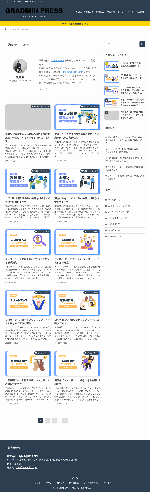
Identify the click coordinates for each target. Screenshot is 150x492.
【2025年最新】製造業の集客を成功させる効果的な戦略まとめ (124, 159)
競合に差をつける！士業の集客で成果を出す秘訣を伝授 (124, 168)
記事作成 (114, 236)
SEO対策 (114, 200)
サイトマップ (109, 483)
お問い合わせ (73, 483)
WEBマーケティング (119, 206)
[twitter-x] (46, 89)
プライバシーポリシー (44, 483)
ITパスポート (57, 60)
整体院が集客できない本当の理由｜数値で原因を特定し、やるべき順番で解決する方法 (124, 140)
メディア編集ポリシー (91, 483)
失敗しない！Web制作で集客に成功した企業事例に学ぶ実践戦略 (123, 150)
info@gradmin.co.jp (26, 467)
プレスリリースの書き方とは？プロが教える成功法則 (124, 177)
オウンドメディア (118, 212)
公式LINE (114, 224)
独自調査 (114, 230)
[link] (41, 89)
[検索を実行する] (142, 44)
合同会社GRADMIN (73, 72)
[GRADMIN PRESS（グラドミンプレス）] (34, 12)
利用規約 (60, 483)
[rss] (76, 477)
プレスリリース (117, 218)
